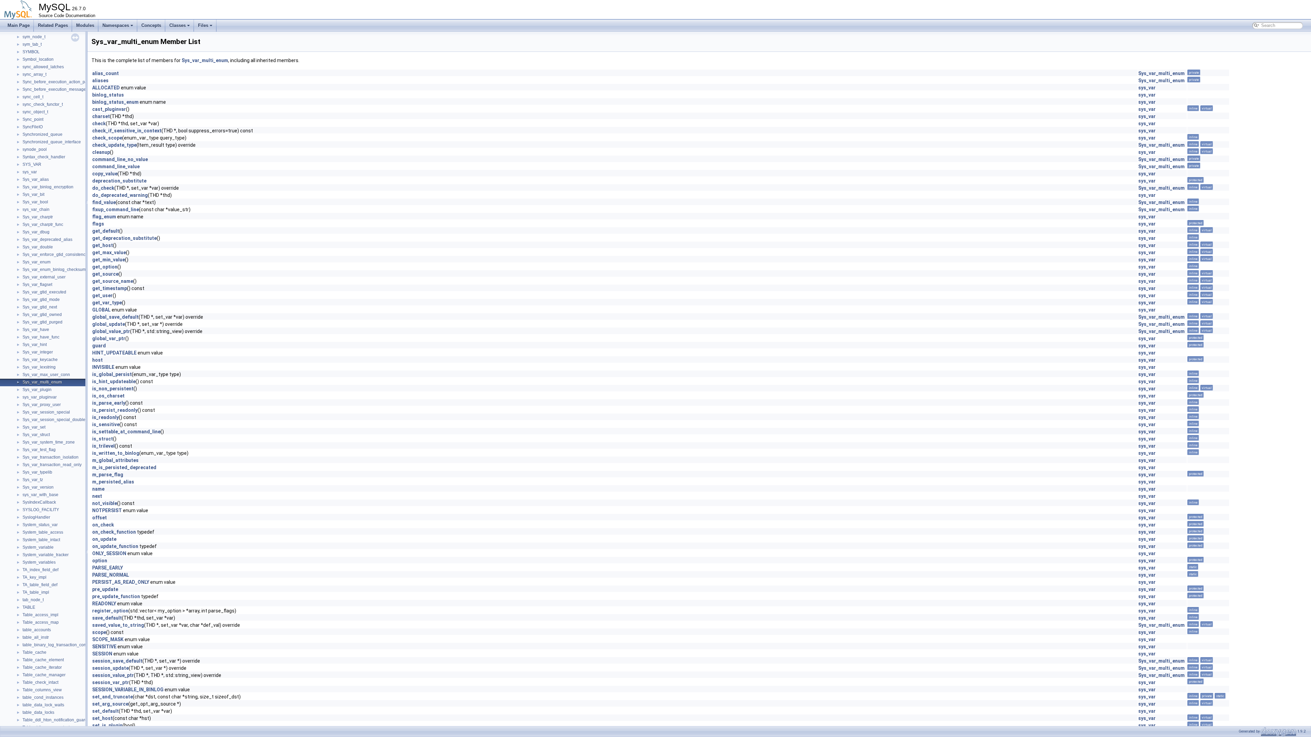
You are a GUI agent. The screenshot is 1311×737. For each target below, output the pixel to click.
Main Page (19, 25)
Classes (177, 25)
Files (203, 25)
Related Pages (53, 25)
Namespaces (115, 25)
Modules (85, 25)
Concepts (151, 25)
